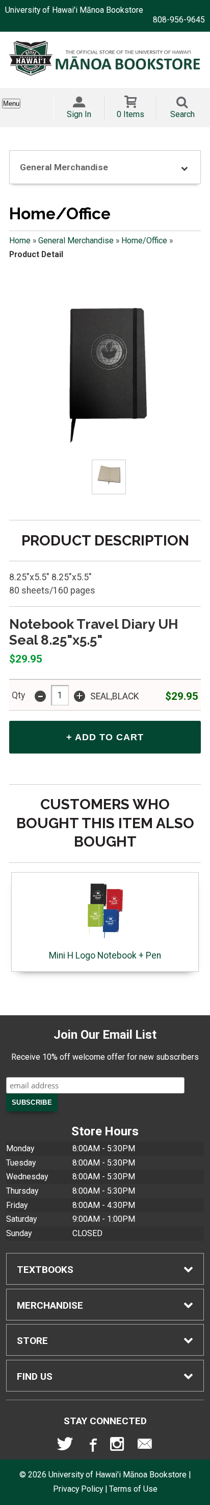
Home (20, 240)
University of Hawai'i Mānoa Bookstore (74, 10)
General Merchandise (76, 240)
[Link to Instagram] (118, 1446)
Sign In (79, 114)
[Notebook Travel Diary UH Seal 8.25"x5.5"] (105, 372)
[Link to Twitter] (65, 1446)
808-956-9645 (179, 20)
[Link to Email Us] (145, 1446)
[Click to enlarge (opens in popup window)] (108, 476)
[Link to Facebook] (92, 1446)
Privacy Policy (78, 1489)
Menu (11, 103)
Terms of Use (133, 1489)
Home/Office (144, 240)
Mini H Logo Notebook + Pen (105, 955)
